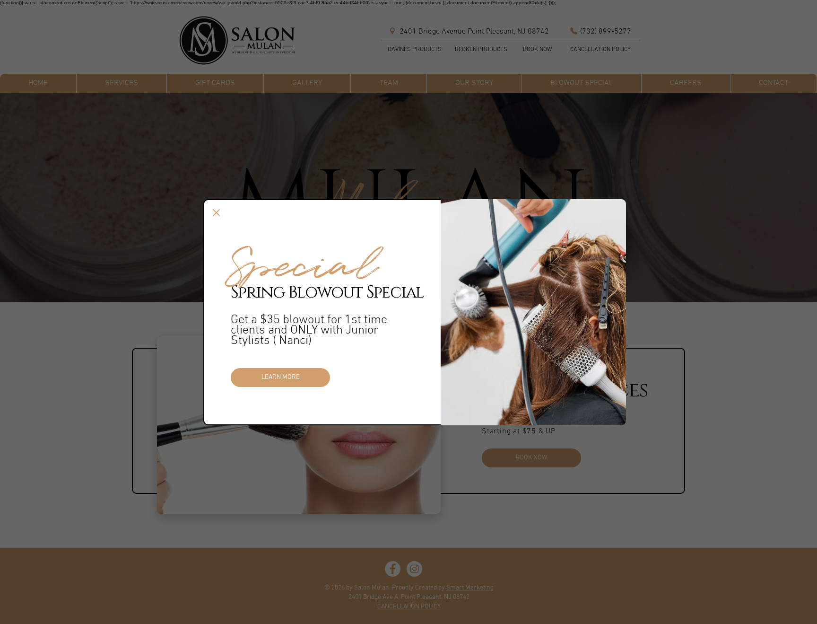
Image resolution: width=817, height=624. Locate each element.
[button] (216, 212)
